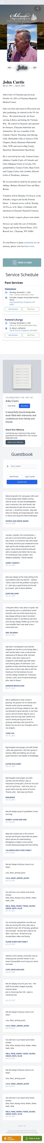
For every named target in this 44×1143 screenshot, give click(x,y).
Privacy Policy (15, 1133)
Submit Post (22, 482)
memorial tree (31, 242)
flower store (29, 246)
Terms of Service (28, 1133)
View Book (11, 406)
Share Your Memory (15, 442)
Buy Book (24, 406)
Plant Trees (30, 309)
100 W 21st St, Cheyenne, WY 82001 (23, 330)
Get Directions (13, 309)
